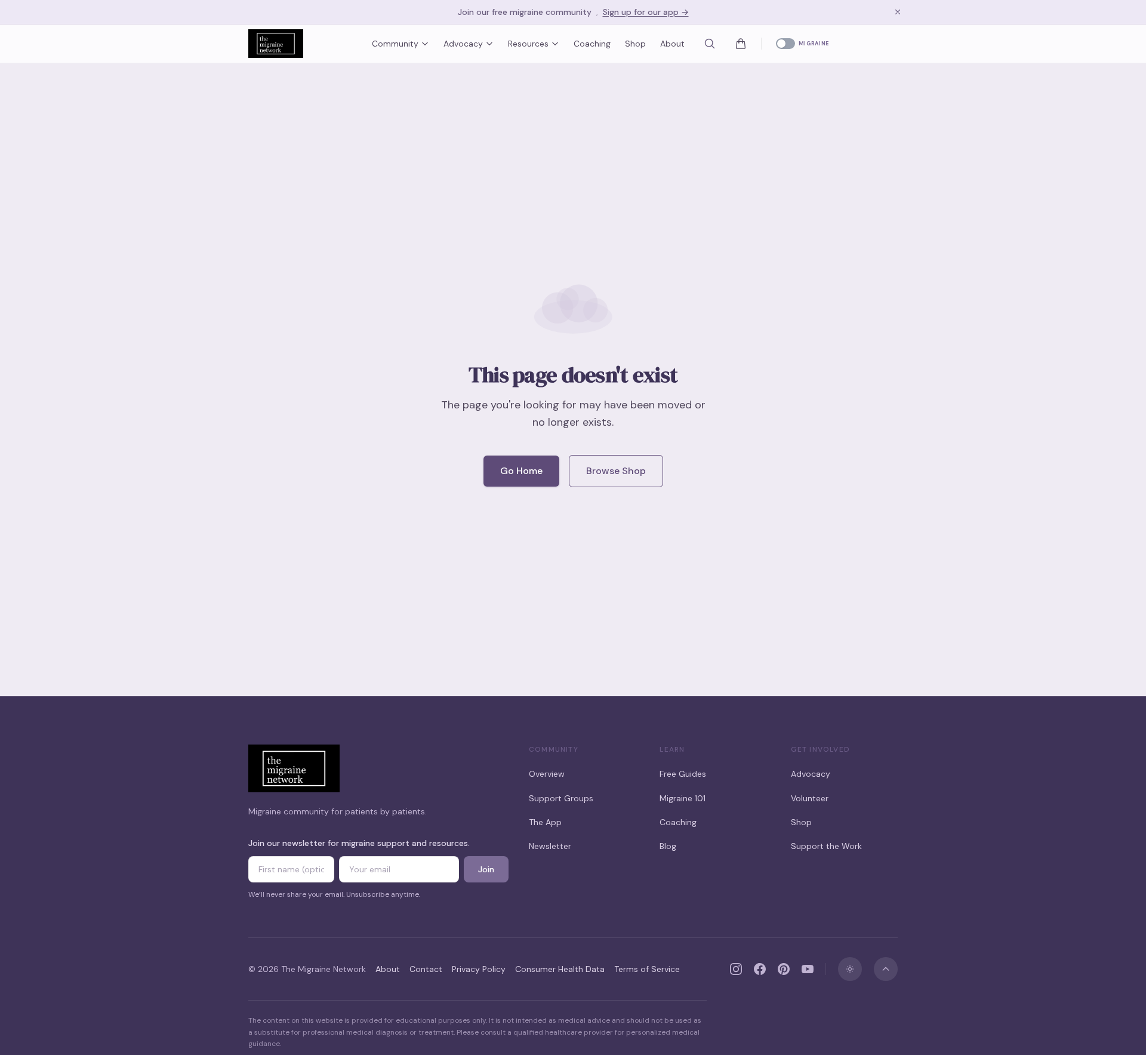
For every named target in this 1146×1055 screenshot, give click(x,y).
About (672, 43)
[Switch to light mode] (850, 969)
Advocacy (463, 43)
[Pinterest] (784, 969)
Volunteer (809, 798)
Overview (547, 773)
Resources (528, 43)
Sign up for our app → (646, 12)
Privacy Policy (479, 969)
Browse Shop (616, 471)
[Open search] (709, 43)
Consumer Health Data (560, 969)
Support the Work (826, 846)
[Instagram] (736, 969)
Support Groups (561, 798)
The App (545, 822)
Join (486, 869)
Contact (425, 969)
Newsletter (550, 846)
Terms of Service (647, 969)
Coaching (592, 43)
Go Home (521, 471)
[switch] (802, 43)
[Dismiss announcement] (898, 12)
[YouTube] (808, 969)
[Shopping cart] (741, 44)
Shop (635, 43)
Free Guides (683, 773)
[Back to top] (886, 969)
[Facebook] (760, 969)
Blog (668, 846)
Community (395, 43)
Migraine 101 (683, 798)
